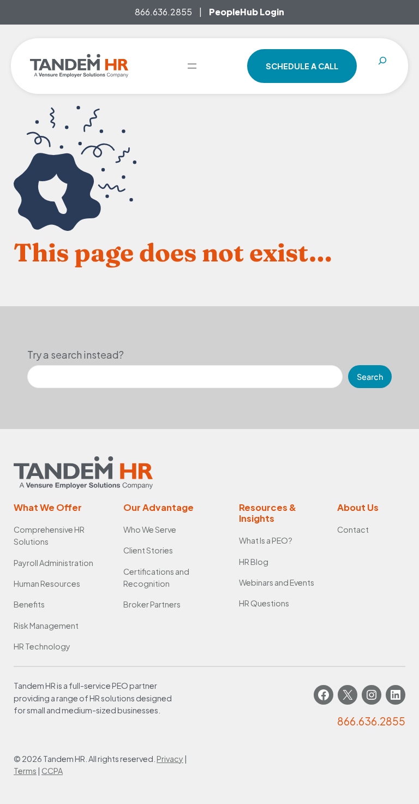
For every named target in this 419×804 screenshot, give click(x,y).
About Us (358, 507)
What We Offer (48, 507)
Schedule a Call (302, 66)
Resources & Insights (267, 513)
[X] (347, 695)
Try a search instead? (75, 354)
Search (370, 377)
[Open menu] (192, 66)
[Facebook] (323, 695)
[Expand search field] (382, 66)
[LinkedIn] (395, 695)
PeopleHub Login (246, 11)
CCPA (52, 771)
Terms (25, 771)
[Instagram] (371, 695)
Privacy (170, 759)
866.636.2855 (163, 11)
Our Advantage (158, 507)
